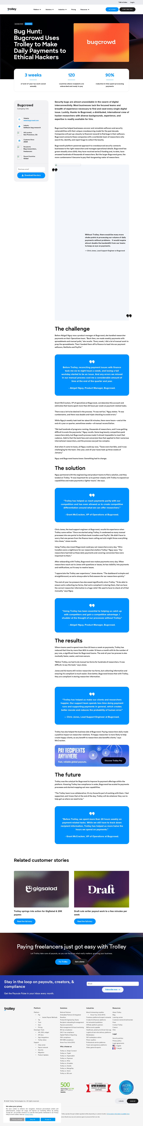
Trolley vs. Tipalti (65, 1053)
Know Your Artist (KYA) (67, 1042)
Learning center (118, 1017)
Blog (114, 1015)
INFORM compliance (66, 1040)
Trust (39, 1022)
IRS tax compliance (66, 1030)
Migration (41, 1052)
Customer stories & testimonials (123, 1020)
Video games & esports (93, 1047)
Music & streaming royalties (95, 1012)
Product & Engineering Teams (69, 1020)
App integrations (43, 1037)
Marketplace (90, 1035)
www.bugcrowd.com (31, 120)
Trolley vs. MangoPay (66, 1068)
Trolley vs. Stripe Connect (68, 1051)
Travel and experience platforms (96, 1045)
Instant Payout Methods (49, 1017)
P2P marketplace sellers (93, 1037)
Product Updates (43, 1055)
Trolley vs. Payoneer (66, 1058)
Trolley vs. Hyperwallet (67, 1056)
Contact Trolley (117, 1025)
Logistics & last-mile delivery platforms (98, 1032)
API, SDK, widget (43, 1032)
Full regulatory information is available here (118, 1114)
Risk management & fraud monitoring (72, 1027)
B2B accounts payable (93, 1027)
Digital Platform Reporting (68, 1035)
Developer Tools (39, 1030)
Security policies (118, 1038)
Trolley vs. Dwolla (65, 1066)
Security (40, 1050)
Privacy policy (117, 1041)
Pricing (40, 1027)
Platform (36, 1012)
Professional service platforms (95, 1042)
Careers (115, 1027)
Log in (132, 2)
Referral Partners (65, 1012)
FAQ (114, 1030)
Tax (39, 1020)
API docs (41, 1035)
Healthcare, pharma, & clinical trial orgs (98, 1030)
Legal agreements (118, 1043)
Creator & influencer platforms (96, 1020)
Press (114, 1022)
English (118, 1046)
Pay (39, 1015)
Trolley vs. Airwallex (66, 1063)
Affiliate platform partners (94, 1025)
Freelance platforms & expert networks (98, 1017)
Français (119, 1048)
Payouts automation (66, 1025)
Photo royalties (91, 1040)
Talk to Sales (123, 2)
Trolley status (42, 1040)
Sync (39, 1025)
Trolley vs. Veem (65, 1071)
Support (36, 1042)
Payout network (43, 1047)
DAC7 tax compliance (67, 1032)
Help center (42, 1045)
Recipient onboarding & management (72, 1022)
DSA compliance (65, 1037)
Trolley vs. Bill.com (66, 1073)
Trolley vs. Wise (65, 1061)
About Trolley (117, 1012)
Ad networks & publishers (94, 1022)
